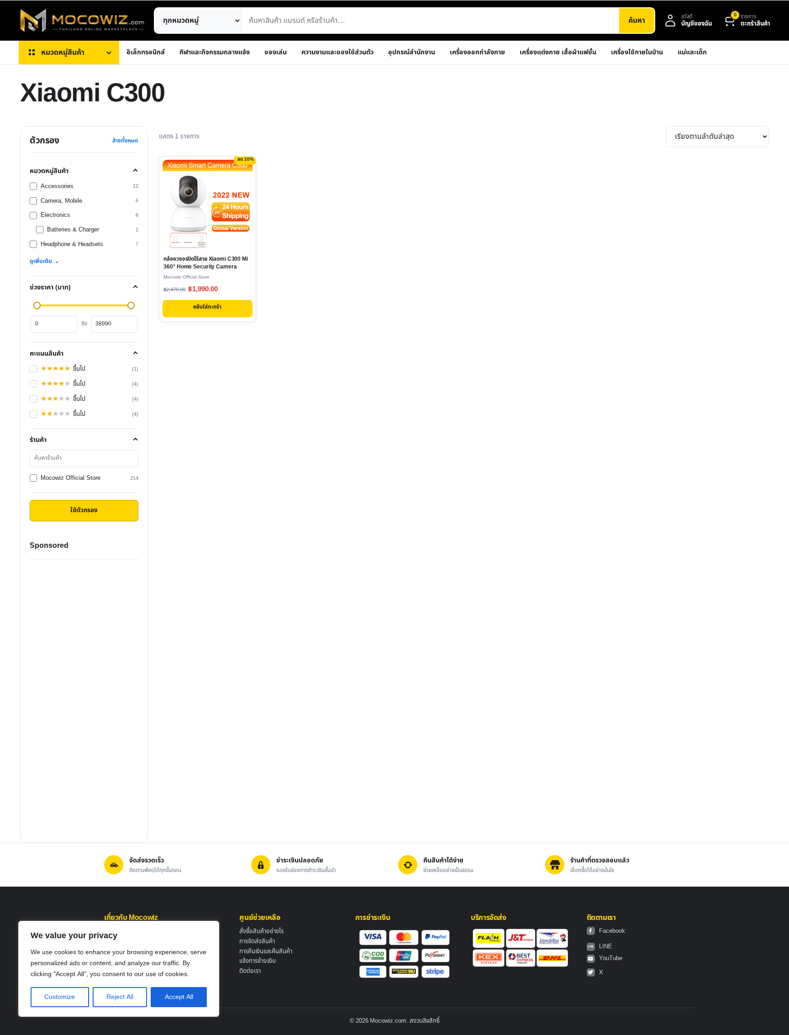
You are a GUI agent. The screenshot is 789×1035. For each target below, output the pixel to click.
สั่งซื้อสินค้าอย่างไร (261, 931)
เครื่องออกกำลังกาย (477, 52)
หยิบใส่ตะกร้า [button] (207, 307)
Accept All (179, 997)
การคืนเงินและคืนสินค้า (265, 951)
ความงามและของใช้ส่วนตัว (337, 52)
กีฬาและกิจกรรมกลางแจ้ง (214, 52)
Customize (59, 997)
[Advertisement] (84, 696)
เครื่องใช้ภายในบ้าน (637, 52)
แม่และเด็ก (692, 52)
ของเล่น (275, 52)
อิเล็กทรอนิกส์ (145, 52)
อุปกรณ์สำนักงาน (411, 52)
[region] (118, 969)
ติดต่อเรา (250, 971)
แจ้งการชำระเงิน (257, 961)
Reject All (119, 997)
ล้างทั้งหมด (125, 141)
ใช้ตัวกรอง (84, 510)
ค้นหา (636, 20)
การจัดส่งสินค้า (257, 941)
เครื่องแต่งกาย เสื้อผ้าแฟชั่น (558, 52)
